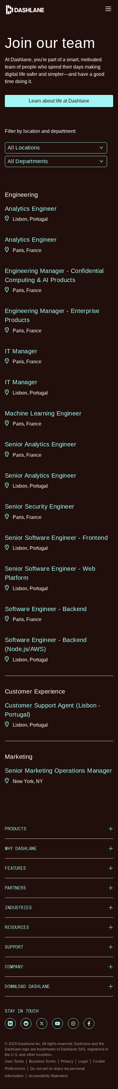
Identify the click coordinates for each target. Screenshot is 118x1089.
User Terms (14, 1061)
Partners (15, 887)
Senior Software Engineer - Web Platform (50, 573)
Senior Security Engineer (39, 506)
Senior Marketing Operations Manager (58, 770)
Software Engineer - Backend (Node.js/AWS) (46, 644)
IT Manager (21, 351)
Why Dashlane (21, 848)
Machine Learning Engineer (43, 413)
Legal (83, 1061)
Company (14, 966)
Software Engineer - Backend (46, 609)
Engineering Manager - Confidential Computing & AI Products (54, 275)
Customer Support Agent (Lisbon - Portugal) (53, 710)
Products (15, 828)
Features (15, 868)
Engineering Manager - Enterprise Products (52, 315)
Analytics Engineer (31, 208)
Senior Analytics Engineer (40, 444)
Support (14, 947)
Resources (17, 927)
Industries (18, 907)
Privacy (67, 1061)
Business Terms (42, 1061)
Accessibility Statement (48, 1076)
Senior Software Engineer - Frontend (56, 537)
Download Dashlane (27, 986)
